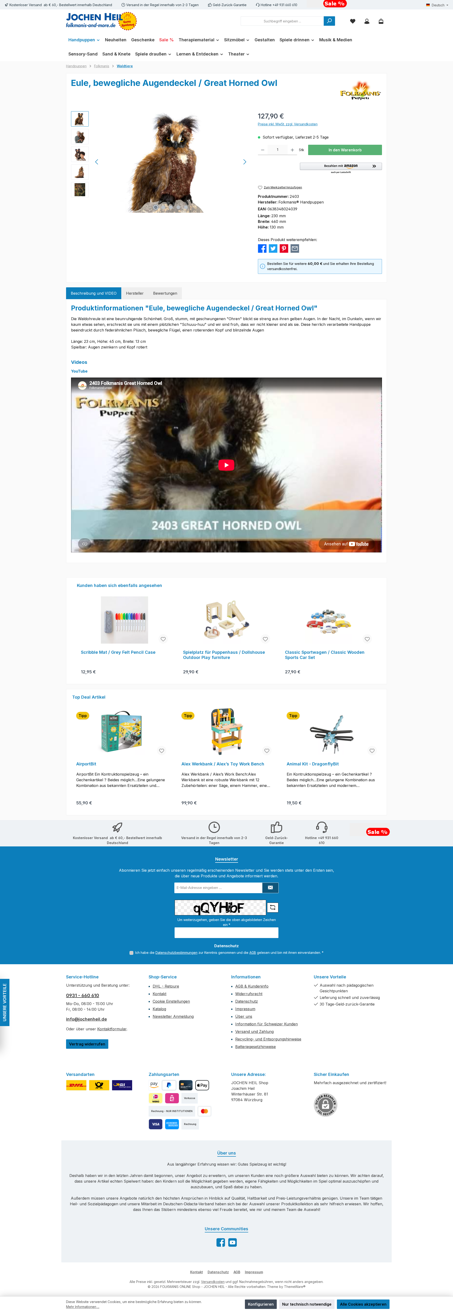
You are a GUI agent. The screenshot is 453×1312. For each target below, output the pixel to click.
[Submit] (270, 888)
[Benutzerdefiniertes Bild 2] (99, 1085)
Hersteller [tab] (135, 293)
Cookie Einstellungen (171, 1001)
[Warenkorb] (381, 21)
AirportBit (86, 763)
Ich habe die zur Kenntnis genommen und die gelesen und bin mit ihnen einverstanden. (229, 953)
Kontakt (159, 993)
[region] (159, 162)
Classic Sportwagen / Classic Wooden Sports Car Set (325, 655)
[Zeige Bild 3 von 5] (171, 207)
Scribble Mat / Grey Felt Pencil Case (118, 652)
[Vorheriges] (97, 162)
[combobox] (282, 21)
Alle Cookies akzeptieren (363, 1304)
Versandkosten (213, 1282)
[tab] (93, 293)
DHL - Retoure (166, 986)
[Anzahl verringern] (263, 150)
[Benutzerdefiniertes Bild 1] (76, 1085)
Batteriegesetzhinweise (255, 1046)
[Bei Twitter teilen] (273, 248)
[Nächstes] (244, 162)
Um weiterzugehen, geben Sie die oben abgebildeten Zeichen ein (226, 922)
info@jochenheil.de (86, 1019)
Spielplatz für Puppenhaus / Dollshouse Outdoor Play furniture (224, 655)
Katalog (159, 1008)
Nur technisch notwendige (306, 1304)
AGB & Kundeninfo (251, 986)
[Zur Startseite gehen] (101, 21)
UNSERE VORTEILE (4, 1002)
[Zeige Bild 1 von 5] (156, 207)
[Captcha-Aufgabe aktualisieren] (272, 908)
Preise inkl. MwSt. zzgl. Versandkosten (288, 124)
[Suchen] (329, 21)
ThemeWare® (295, 1287)
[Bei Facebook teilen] (262, 248)
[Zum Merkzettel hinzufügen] (163, 639)
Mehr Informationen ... (82, 1307)
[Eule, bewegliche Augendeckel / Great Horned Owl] (171, 162)
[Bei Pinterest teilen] (284, 248)
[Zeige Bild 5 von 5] (186, 207)
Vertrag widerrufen (87, 1044)
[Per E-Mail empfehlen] (294, 248)
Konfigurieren (261, 1304)
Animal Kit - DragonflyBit (313, 763)
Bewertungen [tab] (165, 293)
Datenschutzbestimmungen (176, 953)
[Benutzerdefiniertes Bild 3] (122, 1085)
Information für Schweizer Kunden (266, 1024)
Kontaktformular (111, 1029)
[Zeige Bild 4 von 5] (178, 207)
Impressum (245, 1008)
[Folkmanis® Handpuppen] (360, 90)
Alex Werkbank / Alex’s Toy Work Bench (222, 763)
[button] (341, 168)
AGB (252, 953)
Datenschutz (246, 1001)
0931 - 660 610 (82, 995)
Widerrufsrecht (248, 993)
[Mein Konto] (367, 21)
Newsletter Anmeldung (173, 1016)
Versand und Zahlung (254, 1031)
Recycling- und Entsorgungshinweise (268, 1039)
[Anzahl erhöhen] (292, 150)
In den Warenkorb (345, 150)
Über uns (243, 1016)
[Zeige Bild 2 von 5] (163, 207)
